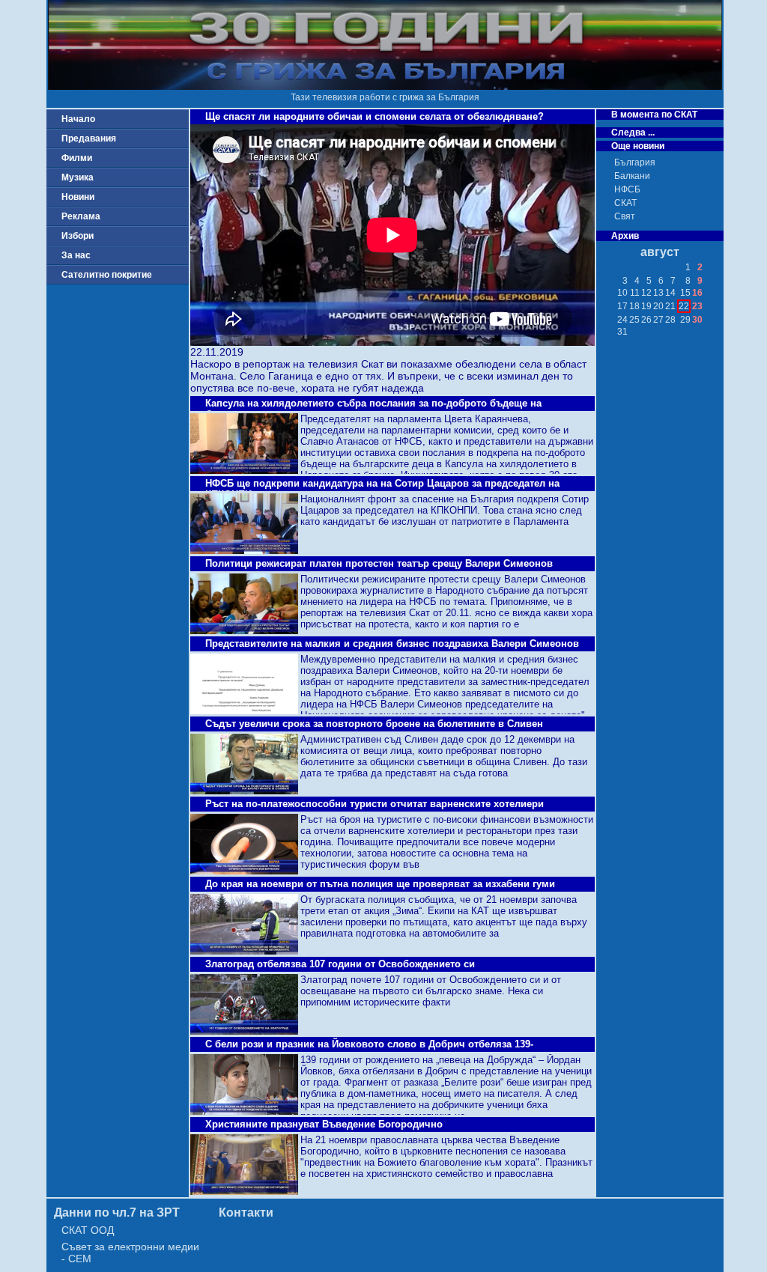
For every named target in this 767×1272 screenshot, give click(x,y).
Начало (78, 119)
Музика (77, 177)
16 (697, 292)
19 (646, 306)
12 (646, 292)
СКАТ (625, 203)
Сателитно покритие (106, 275)
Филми (76, 158)
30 (697, 319)
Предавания (88, 138)
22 (684, 306)
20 (658, 306)
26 (646, 319)
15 (685, 292)
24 (622, 319)
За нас (76, 255)
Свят (624, 216)
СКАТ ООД (87, 1230)
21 (670, 306)
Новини (77, 197)
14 (670, 292)
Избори (77, 236)
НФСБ (627, 189)
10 (622, 292)
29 (685, 319)
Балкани (632, 176)
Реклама (80, 216)
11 (635, 292)
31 (622, 331)
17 (622, 306)
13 (658, 292)
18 (634, 306)
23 (697, 306)
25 (634, 319)
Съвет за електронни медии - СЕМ (130, 1253)
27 (658, 319)
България (634, 162)
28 (670, 319)
